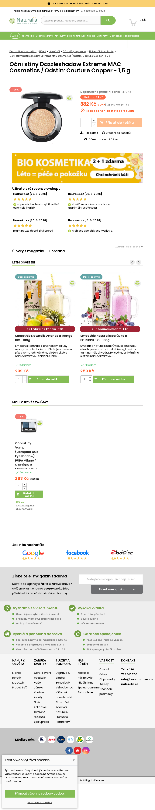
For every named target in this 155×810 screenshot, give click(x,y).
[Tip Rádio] (80, 739)
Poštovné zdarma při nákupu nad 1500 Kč (41, 640)
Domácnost (117, 35)
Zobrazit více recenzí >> (129, 246)
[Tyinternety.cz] (89, 739)
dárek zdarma (26, 276)
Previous (132, 262)
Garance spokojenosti (102, 634)
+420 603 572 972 (94, 10)
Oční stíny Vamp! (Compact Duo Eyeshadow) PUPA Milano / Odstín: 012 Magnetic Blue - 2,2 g (27, 458)
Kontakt (128, 660)
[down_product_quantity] (24, 381)
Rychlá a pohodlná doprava (37, 634)
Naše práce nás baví (29, 623)
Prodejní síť (19, 687)
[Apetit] (51, 739)
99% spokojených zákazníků (104, 649)
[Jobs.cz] (61, 739)
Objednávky (107, 679)
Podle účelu (17, 44)
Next (138, 262)
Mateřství (102, 35)
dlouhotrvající (24, 509)
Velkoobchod (64, 687)
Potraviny (60, 35)
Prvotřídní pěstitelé (93, 614)
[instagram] (86, 750)
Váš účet (106, 660)
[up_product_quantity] (24, 377)
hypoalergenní (25, 505)
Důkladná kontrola (92, 623)
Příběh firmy (85, 682)
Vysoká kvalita (91, 608)
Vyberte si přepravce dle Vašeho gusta (40, 644)
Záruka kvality (137, 44)
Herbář (16, 678)
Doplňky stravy (44, 35)
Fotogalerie (85, 692)
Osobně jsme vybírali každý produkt (38, 614)
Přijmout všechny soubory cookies (40, 793)
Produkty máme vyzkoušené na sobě (38, 618)
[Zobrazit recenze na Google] (33, 553)
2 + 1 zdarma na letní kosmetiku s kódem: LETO (80, 3)
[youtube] (77, 750)
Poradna (57, 251)
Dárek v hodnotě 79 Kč (103, 139)
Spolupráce (41, 722)
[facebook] (69, 750)
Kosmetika (28, 35)
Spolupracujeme (89, 687)
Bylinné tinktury (76, 35)
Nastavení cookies (40, 802)
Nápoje (91, 35)
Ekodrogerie (132, 35)
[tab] (29, 251)
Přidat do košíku (117, 122)
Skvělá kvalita (89, 618)
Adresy (104, 684)
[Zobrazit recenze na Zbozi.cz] (122, 553)
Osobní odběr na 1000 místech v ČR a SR (40, 649)
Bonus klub (63, 682)
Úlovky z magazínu (29, 251)
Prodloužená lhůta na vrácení (105, 640)
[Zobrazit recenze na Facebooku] (77, 553)
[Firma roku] (77, 765)
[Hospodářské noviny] (70, 739)
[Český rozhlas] (42, 739)
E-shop (17, 673)
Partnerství (63, 722)
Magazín (122, 44)
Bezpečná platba (97, 644)
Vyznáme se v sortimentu (35, 608)
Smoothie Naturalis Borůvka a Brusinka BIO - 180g (103, 338)
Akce (15, 35)
